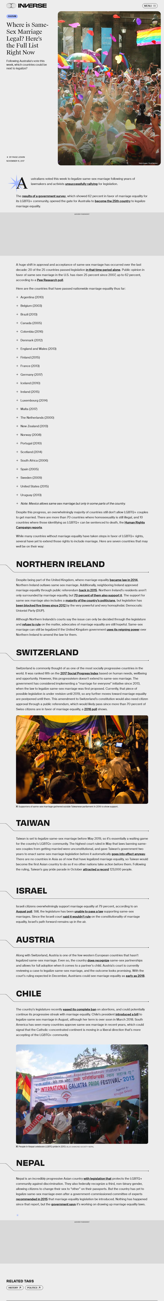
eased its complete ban (79, 1009)
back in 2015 (88, 590)
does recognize (98, 960)
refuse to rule (31, 624)
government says (63, 1204)
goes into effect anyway (128, 854)
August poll (24, 911)
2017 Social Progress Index (79, 673)
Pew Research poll (50, 280)
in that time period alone (103, 270)
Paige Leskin (18, 157)
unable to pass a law (88, 911)
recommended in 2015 (32, 1199)
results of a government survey (44, 196)
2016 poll (90, 709)
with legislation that (97, 1179)
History (13, 1287)
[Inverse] (32, 6)
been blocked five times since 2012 (41, 605)
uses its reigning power (123, 630)
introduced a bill (127, 1014)
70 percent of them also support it (98, 595)
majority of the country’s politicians (90, 600)
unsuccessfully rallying (81, 184)
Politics (32, 1287)
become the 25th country (113, 201)
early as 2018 (135, 976)
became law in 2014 (124, 580)
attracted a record (96, 869)
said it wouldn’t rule (77, 917)
